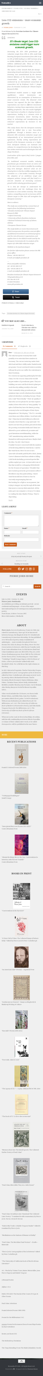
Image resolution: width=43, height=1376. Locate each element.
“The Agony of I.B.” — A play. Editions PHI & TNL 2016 (21, 1089)
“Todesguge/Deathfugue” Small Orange (11, 797)
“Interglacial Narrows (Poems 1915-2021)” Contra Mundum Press (16, 828)
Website (7, 536)
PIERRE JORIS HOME (21, 576)
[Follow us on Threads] (34, 569)
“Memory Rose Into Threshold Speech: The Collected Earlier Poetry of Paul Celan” (20, 1151)
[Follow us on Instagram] (26, 569)
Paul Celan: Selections (9, 1303)
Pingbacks (25, 346)
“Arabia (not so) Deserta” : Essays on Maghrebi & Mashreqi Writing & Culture (19, 1003)
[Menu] (40, 3)
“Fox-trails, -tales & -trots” (10, 1060)
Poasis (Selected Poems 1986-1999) (13, 1310)
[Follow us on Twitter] (23, 569)
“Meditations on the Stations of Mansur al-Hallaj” (19, 1235)
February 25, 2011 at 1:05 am (24, 353)
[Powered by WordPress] (14, 1369)
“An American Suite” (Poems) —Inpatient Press (18, 969)
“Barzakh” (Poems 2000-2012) (12, 1031)
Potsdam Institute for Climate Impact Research (20, 313)
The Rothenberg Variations (11, 1341)
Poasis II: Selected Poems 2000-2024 (14, 767)
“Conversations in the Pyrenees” (13, 911)
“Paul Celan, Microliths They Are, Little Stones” (18, 1185)
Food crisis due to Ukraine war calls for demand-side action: (29, 327)
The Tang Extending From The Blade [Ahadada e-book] (21, 1348)
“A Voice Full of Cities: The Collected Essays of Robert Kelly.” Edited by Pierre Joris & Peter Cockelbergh (20, 939)
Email (24, 528)
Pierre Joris (8, 27)
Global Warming (31, 8)
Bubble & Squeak (8, 325)
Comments (10, 346)
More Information (8, 616)
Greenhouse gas (8, 11)
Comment (8, 513)
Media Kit (19, 616)
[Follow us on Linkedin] (30, 569)
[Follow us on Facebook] (19, 569)
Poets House (6, 613)
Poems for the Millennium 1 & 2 (13, 1317)
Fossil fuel (18, 8)
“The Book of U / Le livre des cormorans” (16, 1116)
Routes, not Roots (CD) (9, 1334)
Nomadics (6, 3)
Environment (7, 8)
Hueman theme (33, 1369)
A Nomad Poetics (8, 1280)
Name (6, 528)
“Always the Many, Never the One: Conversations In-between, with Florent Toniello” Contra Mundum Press (20, 859)
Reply (11, 500)
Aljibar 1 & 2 (6, 1287)
